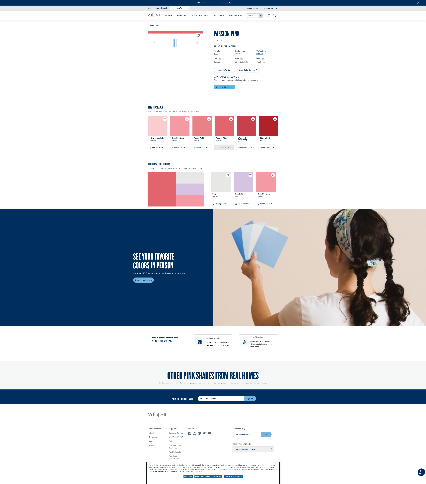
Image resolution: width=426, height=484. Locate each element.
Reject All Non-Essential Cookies (208, 476)
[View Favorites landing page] (268, 15)
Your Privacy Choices (233, 476)
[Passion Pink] (198, 35)
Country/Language (242, 444)
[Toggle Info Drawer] (239, 46)
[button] (196, 42)
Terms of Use (198, 471)
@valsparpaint (222, 383)
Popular (259, 53)
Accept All (188, 476)
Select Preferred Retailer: (158, 8)
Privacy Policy (185, 471)
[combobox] (252, 15)
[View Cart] (274, 15)
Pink (216, 53)
